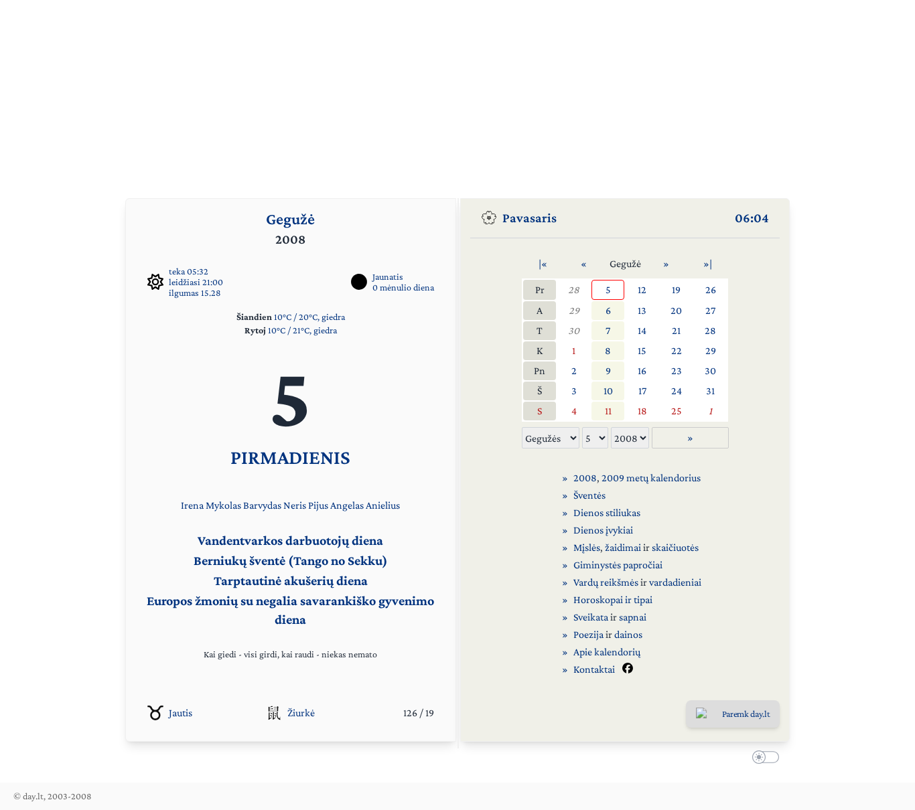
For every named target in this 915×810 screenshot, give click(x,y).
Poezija (588, 634)
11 (608, 410)
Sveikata (590, 617)
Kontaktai (594, 669)
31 (710, 390)
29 (574, 310)
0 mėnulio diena (403, 287)
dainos (628, 634)
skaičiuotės (675, 547)
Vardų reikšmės (605, 582)
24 (676, 390)
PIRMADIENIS (290, 457)
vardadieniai (675, 582)
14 (642, 330)
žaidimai (623, 547)
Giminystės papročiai (617, 564)
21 (676, 330)
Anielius (383, 505)
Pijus (318, 505)
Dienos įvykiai (603, 530)
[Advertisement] (457, 93)
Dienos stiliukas (606, 512)
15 (642, 350)
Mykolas (223, 505)
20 (676, 310)
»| (707, 263)
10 (608, 390)
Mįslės (586, 547)
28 (573, 289)
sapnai (632, 617)
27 (710, 310)
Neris (294, 505)
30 (573, 330)
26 (710, 289)
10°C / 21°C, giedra (302, 330)
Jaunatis (387, 276)
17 (642, 390)
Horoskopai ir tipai (612, 599)
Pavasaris (529, 217)
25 (676, 410)
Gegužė (290, 219)
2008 (585, 477)
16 (642, 370)
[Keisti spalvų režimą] (763, 759)
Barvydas (262, 505)
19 (676, 289)
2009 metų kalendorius (651, 477)
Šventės (589, 495)
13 (642, 310)
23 (676, 370)
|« (543, 263)
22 (676, 350)
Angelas (347, 505)
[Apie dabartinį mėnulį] (359, 282)
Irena (192, 505)
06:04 (752, 217)
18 (642, 410)
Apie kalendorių (606, 651)
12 (642, 289)
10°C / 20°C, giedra (309, 316)
